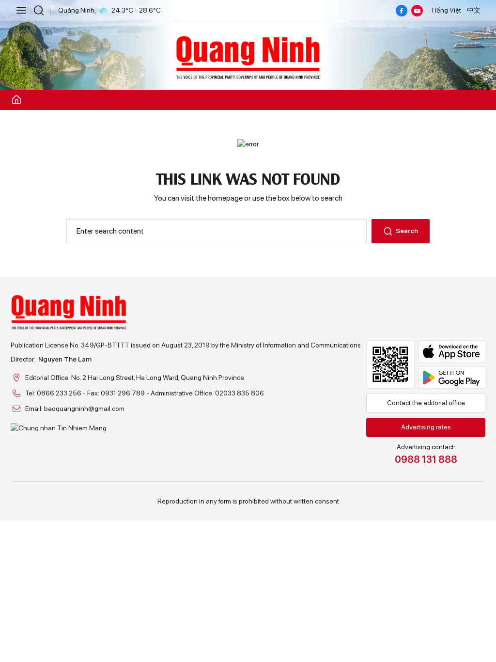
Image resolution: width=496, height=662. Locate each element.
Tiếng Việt (446, 10)
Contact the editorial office (426, 403)
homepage (225, 198)
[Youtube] (417, 10)
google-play (451, 377)
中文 (473, 10)
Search (407, 231)
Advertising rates (426, 427)
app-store (451, 351)
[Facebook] (401, 10)
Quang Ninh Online (248, 56)
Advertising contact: (426, 454)
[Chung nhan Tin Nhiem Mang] (186, 428)
